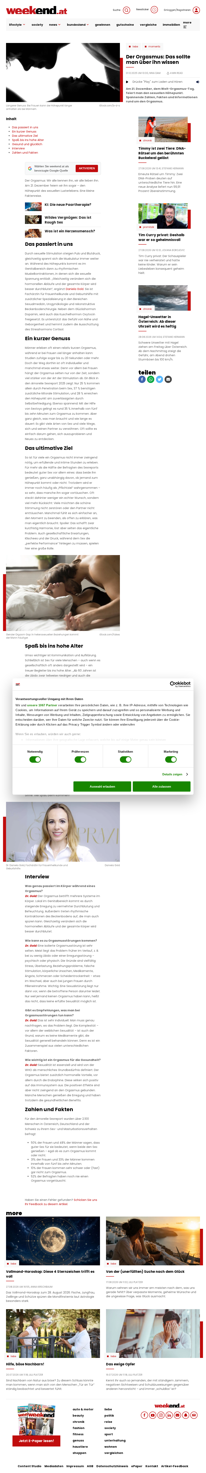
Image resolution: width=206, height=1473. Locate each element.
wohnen (110, 1447)
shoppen (79, 1453)
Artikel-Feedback (174, 1466)
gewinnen (102, 25)
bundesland (76, 25)
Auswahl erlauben (102, 786)
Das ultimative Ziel (25, 136)
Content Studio (29, 1466)
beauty (78, 1416)
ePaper (136, 1466)
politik (109, 1416)
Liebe (135, 46)
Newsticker (142, 9)
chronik (78, 1422)
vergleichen (113, 1453)
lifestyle (15, 25)
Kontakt (151, 1466)
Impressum (75, 1466)
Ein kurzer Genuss (24, 132)
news (53, 25)
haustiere (80, 1447)
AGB (90, 1466)
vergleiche (148, 25)
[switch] (80, 759)
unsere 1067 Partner (42, 705)
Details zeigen (172, 774)
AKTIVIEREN (87, 168)
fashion (78, 1428)
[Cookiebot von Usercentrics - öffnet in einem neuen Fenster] (173, 684)
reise (108, 1422)
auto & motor (83, 1409)
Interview (18, 148)
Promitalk (148, 227)
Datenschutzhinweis (112, 1466)
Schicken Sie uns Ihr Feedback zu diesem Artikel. (61, 1202)
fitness (78, 1434)
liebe (108, 1409)
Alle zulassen (161, 786)
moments (154, 46)
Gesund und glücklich (27, 144)
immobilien (171, 25)
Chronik (147, 140)
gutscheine (125, 25)
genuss (78, 1440)
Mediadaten (53, 1466)
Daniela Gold (74, 289)
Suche (117, 10)
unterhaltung (115, 1440)
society (37, 25)
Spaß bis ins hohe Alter (28, 140)
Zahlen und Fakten (25, 153)
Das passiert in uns (25, 127)
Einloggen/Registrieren (177, 10)
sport (108, 1434)
